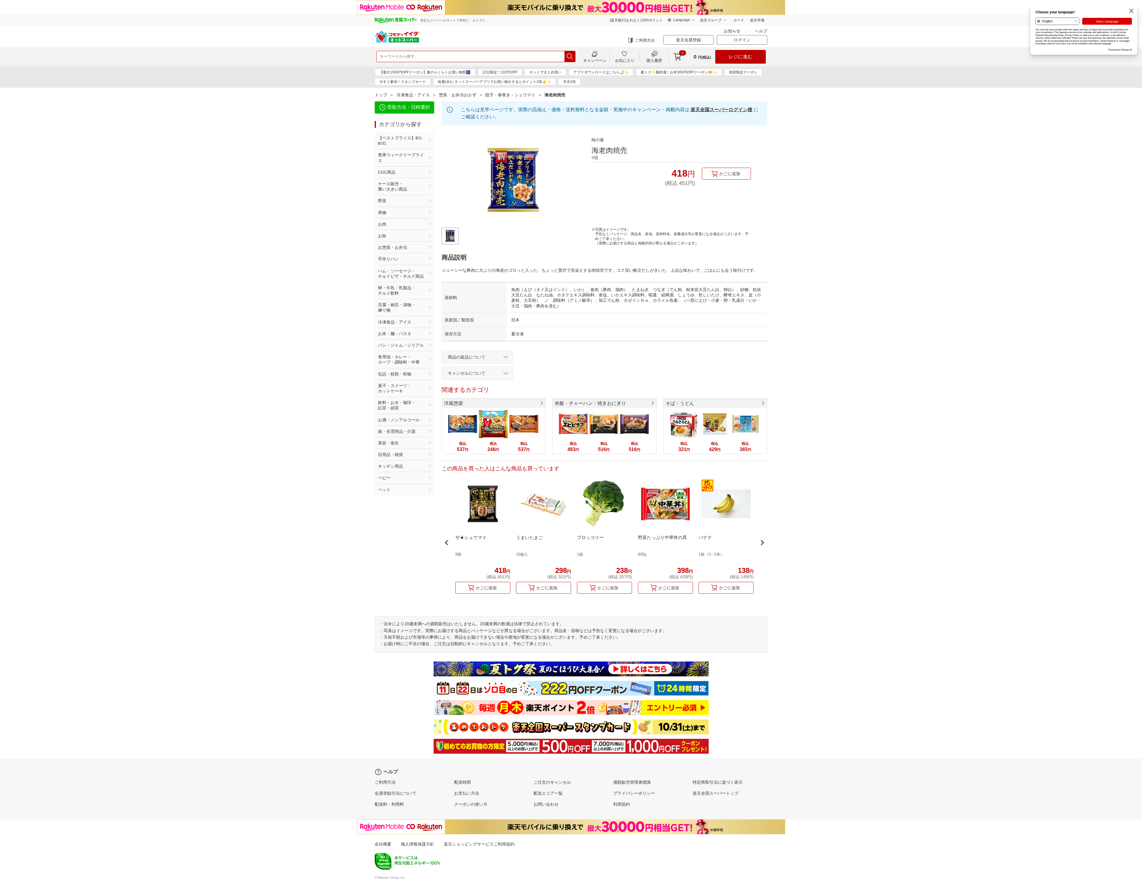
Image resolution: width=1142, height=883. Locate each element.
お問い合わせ (546, 804)
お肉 (382, 224)
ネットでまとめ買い (545, 72)
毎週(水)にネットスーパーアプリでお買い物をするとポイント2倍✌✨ (494, 82)
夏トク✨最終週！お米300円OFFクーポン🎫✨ (679, 72)
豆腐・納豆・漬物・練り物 (396, 307)
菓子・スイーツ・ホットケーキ (394, 388)
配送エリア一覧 (548, 793)
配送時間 (462, 782)
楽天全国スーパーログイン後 (721, 109)
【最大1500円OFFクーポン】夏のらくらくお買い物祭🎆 (424, 72)
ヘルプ (761, 31)
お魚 (382, 235)
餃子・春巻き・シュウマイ (510, 94)
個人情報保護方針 (417, 844)
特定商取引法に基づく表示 (718, 782)
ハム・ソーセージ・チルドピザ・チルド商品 (401, 273)
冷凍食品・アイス (413, 94)
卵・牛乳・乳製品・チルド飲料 (396, 290)
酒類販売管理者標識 (632, 782)
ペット (384, 489)
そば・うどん (680, 403)
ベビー (384, 477)
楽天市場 (757, 20)
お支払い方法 (466, 793)
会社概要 (383, 844)
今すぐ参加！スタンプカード (402, 82)
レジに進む (740, 56)
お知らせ (732, 31)
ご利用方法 (645, 40)
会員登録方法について (395, 793)
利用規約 (621, 804)
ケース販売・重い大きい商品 (392, 186)
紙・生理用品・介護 (396, 431)
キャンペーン (594, 60)
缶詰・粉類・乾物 (394, 374)
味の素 (598, 139)
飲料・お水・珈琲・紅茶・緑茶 (396, 405)
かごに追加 (729, 173)
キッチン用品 (390, 466)
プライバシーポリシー (634, 793)
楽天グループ (710, 20)
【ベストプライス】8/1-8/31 (400, 141)
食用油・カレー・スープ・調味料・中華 (399, 359)
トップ (381, 94)
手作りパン (388, 259)
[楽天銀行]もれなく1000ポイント (636, 20)
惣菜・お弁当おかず (457, 94)
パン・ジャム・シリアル (401, 345)
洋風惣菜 (453, 403)
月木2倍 (569, 82)
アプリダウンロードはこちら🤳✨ (601, 72)
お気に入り (624, 60)
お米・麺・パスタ (394, 333)
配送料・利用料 (389, 804)
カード (738, 20)
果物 (382, 212)
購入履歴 (654, 60)
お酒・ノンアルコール (399, 419)
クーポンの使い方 (470, 804)
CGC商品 (387, 172)
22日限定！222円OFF (499, 72)
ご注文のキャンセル (552, 782)
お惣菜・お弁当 (392, 247)
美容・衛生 (388, 443)
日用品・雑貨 (390, 454)
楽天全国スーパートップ (715, 793)
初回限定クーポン (743, 72)
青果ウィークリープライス (401, 158)
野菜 (382, 200)
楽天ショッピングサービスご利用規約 (479, 844)
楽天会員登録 (688, 39)
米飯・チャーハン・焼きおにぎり (590, 403)
